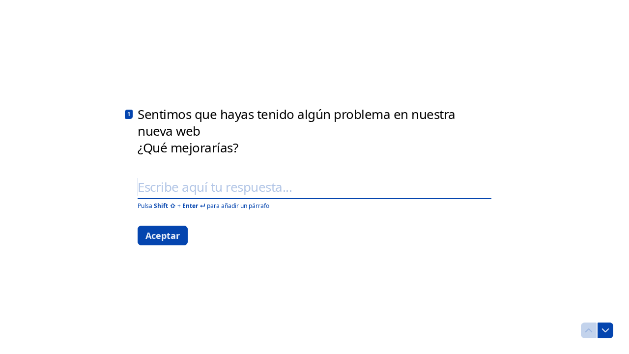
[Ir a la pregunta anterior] (589, 330)
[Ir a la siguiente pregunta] (605, 330)
